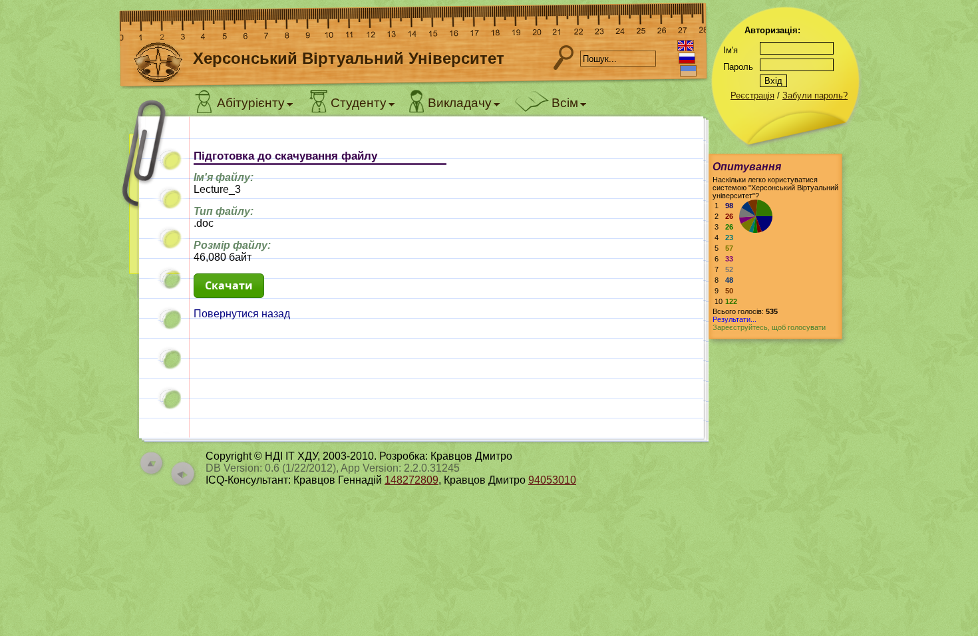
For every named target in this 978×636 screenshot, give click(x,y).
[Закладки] (153, 198)
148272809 (411, 480)
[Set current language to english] (685, 45)
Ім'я (730, 50)
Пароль (738, 67)
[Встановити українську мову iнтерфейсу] (688, 71)
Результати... (734, 319)
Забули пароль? (815, 95)
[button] (229, 285)
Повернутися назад (242, 313)
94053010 (552, 480)
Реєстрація (752, 95)
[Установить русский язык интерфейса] (687, 58)
